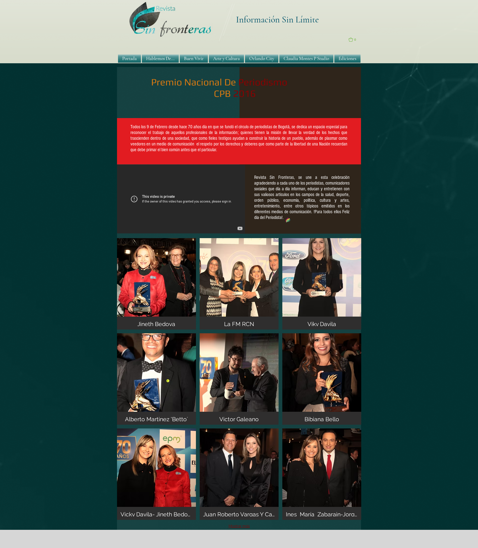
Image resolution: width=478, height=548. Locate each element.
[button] (355, 40)
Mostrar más (239, 526)
